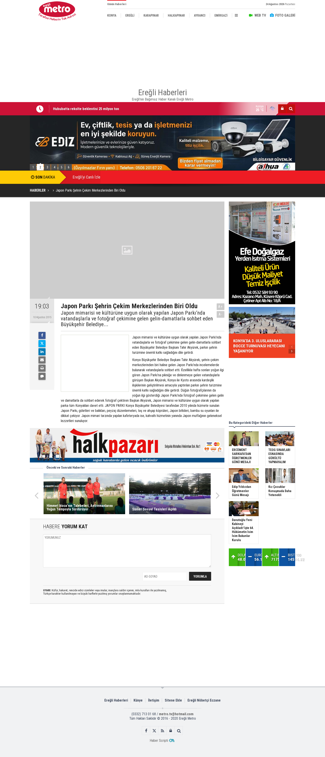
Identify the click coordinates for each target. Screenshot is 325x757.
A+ (220, 306)
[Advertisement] (162, 53)
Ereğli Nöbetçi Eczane (204, 700)
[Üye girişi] (282, 108)
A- (221, 314)
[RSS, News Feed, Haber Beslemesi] (163, 731)
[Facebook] (42, 335)
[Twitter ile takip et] (154, 731)
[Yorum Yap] (42, 376)
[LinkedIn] (42, 351)
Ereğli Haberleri (116, 700)
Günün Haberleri (116, 4)
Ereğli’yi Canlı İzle (86, 177)
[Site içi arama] (291, 108)
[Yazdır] (42, 368)
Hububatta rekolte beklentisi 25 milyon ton (86, 109)
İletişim (153, 700)
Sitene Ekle (173, 700)
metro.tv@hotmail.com (176, 714)
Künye (138, 700)
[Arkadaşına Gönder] (42, 359)
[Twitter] (42, 343)
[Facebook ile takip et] (146, 731)
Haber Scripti (159, 740)
